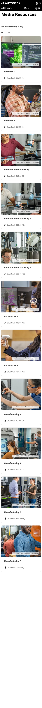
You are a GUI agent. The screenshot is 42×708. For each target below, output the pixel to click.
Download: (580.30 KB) (16, 519)
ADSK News (6, 8)
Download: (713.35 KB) (15, 78)
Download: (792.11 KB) (15, 568)
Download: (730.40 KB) (16, 274)
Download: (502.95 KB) (16, 323)
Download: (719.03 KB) (15, 127)
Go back (8, 32)
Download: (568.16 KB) (15, 176)
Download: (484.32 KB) (16, 372)
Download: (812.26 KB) (15, 470)
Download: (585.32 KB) (16, 225)
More (26, 8)
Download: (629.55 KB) (15, 421)
